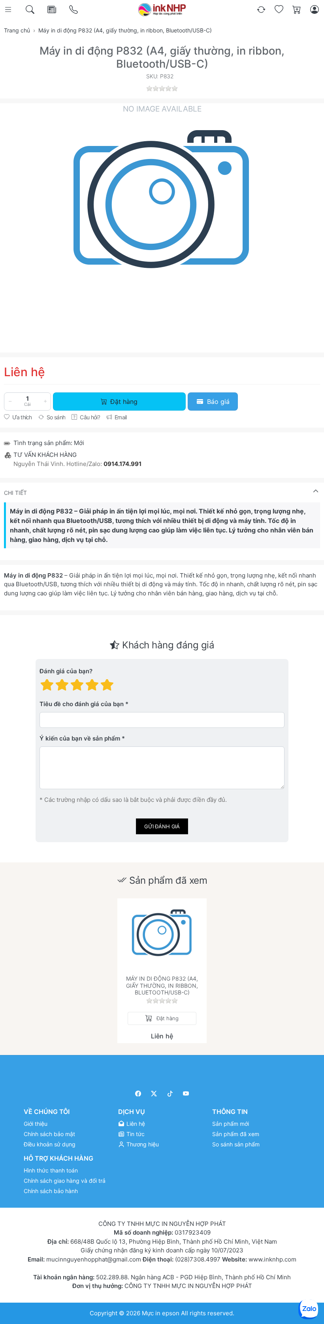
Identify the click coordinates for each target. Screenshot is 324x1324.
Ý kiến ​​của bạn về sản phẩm (80, 739)
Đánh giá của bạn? (66, 671)
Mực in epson (160, 1313)
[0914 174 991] (74, 10)
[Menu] (9, 10)
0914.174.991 (122, 464)
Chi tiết (15, 492)
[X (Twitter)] (154, 1093)
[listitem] (162, 222)
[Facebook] (138, 1093)
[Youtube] (186, 1093)
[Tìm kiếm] (31, 10)
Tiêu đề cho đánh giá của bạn (82, 704)
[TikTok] (170, 1093)
